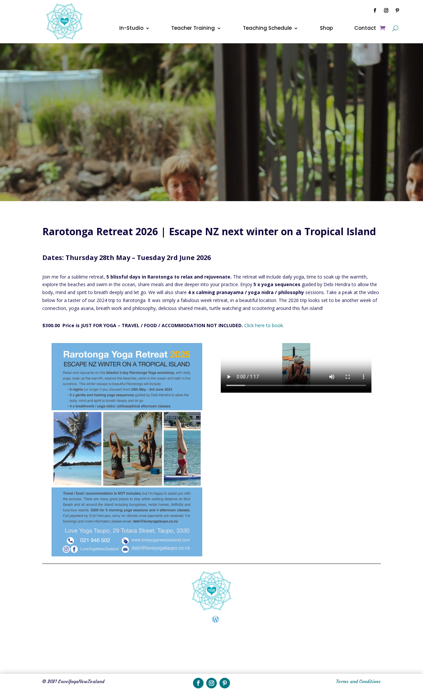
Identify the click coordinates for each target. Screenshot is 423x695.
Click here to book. (264, 325)
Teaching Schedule (267, 28)
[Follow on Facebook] (375, 10)
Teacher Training (193, 28)
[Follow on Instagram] (386, 10)
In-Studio (131, 28)
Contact (365, 28)
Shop (326, 28)
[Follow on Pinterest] (397, 10)
